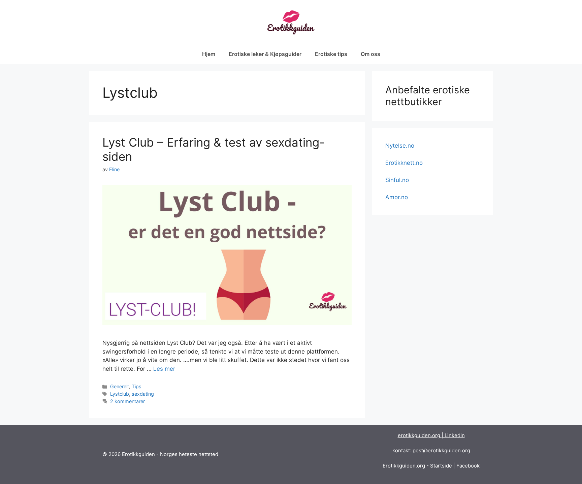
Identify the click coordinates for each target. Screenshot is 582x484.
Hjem (208, 54)
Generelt (119, 386)
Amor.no (396, 197)
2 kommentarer (127, 401)
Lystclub (119, 394)
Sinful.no (397, 180)
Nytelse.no (399, 145)
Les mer (164, 368)
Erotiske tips (331, 54)
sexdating (143, 394)
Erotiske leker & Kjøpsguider (265, 54)
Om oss (370, 54)
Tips (136, 386)
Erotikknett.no (404, 162)
